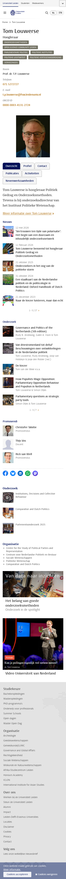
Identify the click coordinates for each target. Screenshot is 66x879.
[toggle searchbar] (47, 13)
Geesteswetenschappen (15, 740)
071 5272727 (11, 84)
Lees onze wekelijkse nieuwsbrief (20, 853)
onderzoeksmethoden (15, 42)
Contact (7, 841)
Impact (7, 812)
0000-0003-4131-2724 (16, 105)
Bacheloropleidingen (14, 693)
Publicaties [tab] (12, 173)
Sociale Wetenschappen (19, 557)
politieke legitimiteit (14, 57)
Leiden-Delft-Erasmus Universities (20, 817)
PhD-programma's (12, 703)
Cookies (7, 831)
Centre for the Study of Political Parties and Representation (29, 550)
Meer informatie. (12, 869)
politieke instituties (42, 52)
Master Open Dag (12, 723)
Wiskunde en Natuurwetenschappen (22, 765)
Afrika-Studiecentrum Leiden (18, 770)
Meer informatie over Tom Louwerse (27, 213)
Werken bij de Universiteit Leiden (20, 797)
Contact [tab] (42, 166)
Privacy (7, 836)
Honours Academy (13, 775)
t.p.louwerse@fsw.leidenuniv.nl (22, 94)
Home (5, 22)
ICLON (6, 780)
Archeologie (9, 735)
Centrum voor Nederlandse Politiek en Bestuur (31, 554)
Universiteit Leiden (10, 3)
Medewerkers (38, 3)
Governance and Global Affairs (19, 750)
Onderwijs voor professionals (18, 708)
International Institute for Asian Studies (23, 784)
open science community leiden (20, 47)
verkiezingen (11, 62)
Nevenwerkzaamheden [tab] (20, 181)
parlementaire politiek (15, 52)
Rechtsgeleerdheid (13, 755)
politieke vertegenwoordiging (45, 57)
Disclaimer (8, 826)
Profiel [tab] (27, 166)
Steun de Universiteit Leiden (17, 802)
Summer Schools (12, 713)
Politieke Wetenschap (18, 561)
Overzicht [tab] (11, 166)
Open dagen (9, 718)
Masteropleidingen (13, 698)
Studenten (25, 3)
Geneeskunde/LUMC (14, 745)
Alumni (7, 807)
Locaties (7, 821)
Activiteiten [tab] (32, 173)
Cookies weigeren (47, 874)
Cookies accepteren (17, 874)
